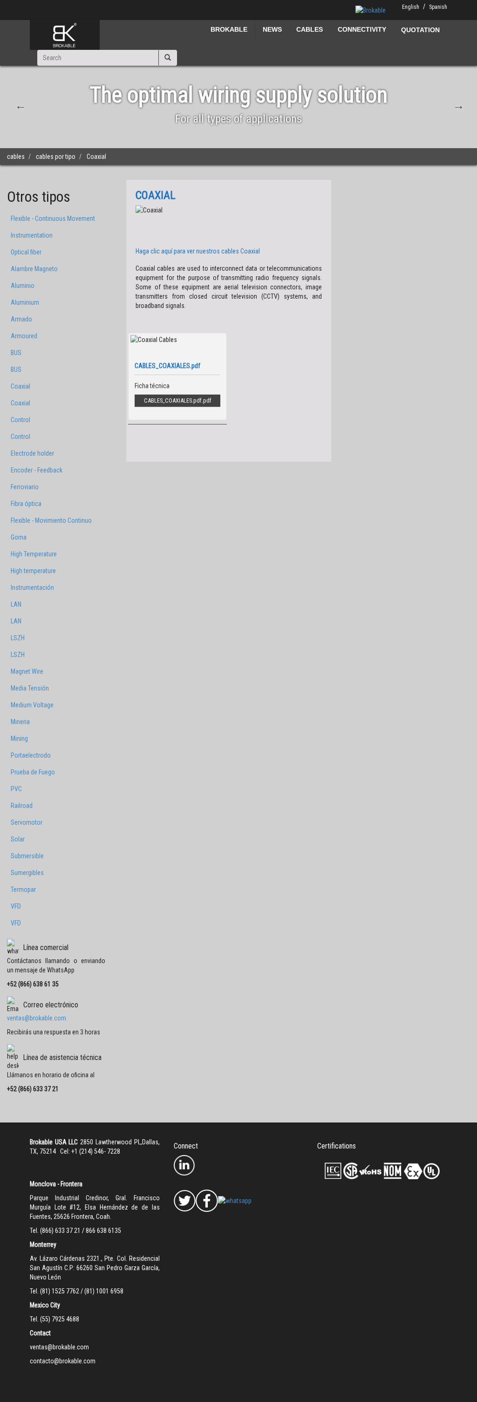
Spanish (438, 7)
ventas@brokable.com (36, 1018)
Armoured (24, 336)
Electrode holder (32, 453)
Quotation (420, 30)
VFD (16, 906)
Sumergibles (27, 872)
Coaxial (20, 386)
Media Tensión (30, 688)
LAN (16, 604)
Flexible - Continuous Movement (53, 218)
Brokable (229, 29)
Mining (19, 738)
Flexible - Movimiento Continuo (51, 520)
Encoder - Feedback (36, 470)
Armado (21, 319)
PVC (16, 789)
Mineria (20, 721)
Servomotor (26, 822)
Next (457, 104)
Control (20, 420)
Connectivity (362, 29)
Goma (19, 537)
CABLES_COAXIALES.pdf (173, 400)
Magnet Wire (27, 671)
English (410, 7)
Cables (309, 29)
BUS (16, 352)
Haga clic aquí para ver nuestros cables (198, 251)
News (272, 29)
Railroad (22, 805)
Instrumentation (32, 235)
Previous (19, 104)
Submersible (27, 856)
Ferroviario (25, 487)
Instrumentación (32, 587)
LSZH (18, 638)
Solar (18, 839)
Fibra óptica (26, 503)
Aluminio (22, 285)
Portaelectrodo (31, 755)
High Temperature (34, 554)
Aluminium (25, 302)
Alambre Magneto (34, 269)
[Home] (65, 35)
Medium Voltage (32, 705)
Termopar (23, 889)
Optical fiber (26, 252)
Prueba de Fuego (33, 772)
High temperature (33, 570)
